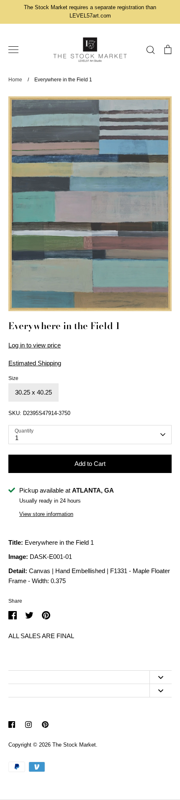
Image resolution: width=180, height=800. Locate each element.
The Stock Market (74, 745)
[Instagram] (28, 724)
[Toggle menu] (13, 49)
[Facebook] (11, 724)
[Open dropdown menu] (160, 677)
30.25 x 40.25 (33, 392)
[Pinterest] (45, 724)
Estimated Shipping (34, 363)
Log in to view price (34, 345)
